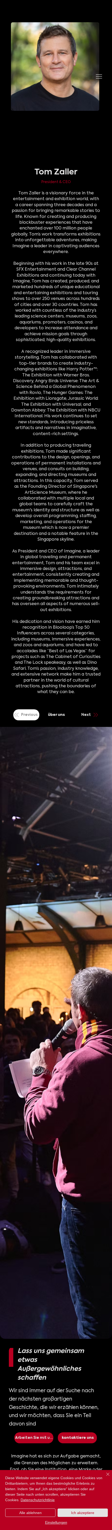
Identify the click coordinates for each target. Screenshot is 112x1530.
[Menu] (99, 76)
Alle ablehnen (30, 1513)
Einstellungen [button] (56, 1522)
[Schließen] (104, 1477)
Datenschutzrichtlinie (38, 1500)
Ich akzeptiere (82, 1513)
